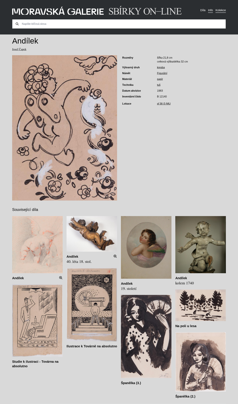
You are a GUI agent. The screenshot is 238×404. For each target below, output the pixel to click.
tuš (158, 85)
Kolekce (220, 10)
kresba (161, 67)
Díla (202, 10)
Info (210, 10)
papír (160, 79)
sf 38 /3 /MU (164, 103)
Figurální (162, 73)
